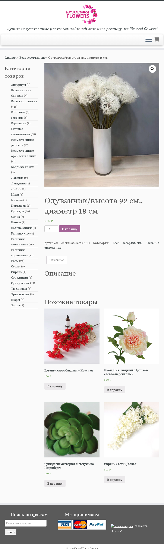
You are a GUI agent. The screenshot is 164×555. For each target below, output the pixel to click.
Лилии (16, 189)
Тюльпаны (19, 288)
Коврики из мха (22, 167)
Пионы (16, 222)
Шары (15, 299)
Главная (11, 57)
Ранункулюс (20, 233)
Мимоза (17, 200)
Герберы (17, 117)
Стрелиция (19, 277)
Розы (15, 261)
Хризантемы (20, 294)
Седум (15, 266)
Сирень (16, 272)
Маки (15, 194)
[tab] (56, 260)
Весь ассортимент (32, 57)
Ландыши (18, 183)
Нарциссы (18, 205)
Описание (57, 260)
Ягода (15, 305)
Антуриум (18, 84)
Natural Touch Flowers (86, 548)
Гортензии (18, 123)
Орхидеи (17, 211)
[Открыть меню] (148, 40)
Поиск (10, 532)
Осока (15, 216)
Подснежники (21, 228)
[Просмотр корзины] (157, 39)
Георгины (18, 112)
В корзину (69, 229)
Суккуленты (20, 283)
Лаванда (17, 178)
